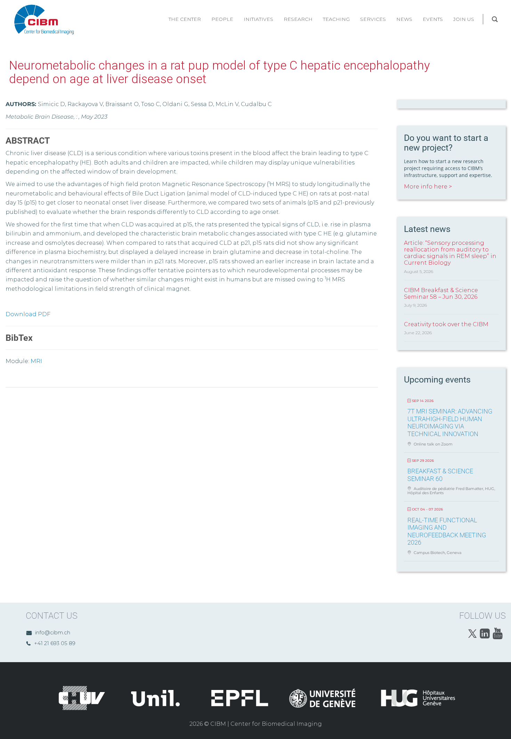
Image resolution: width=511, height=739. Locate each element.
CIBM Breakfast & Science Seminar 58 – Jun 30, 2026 (441, 293)
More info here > (428, 186)
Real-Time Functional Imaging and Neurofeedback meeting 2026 (446, 531)
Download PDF (28, 314)
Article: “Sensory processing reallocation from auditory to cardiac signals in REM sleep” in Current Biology (450, 253)
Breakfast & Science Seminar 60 (440, 474)
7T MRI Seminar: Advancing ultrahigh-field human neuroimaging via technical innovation (449, 422)
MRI (36, 361)
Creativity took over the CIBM (446, 324)
